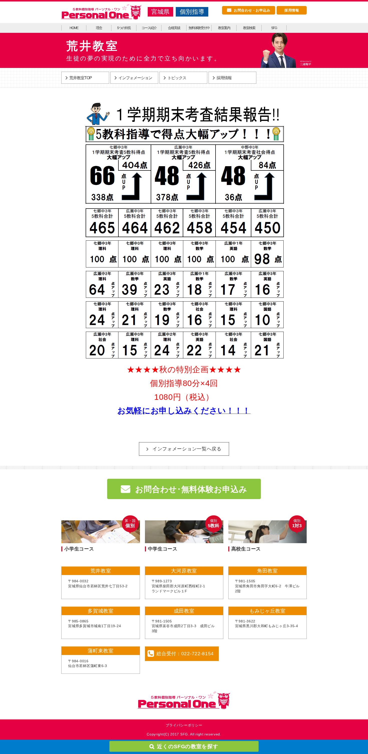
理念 (99, 28)
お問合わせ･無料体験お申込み (191, 489)
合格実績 (174, 28)
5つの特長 (124, 28)
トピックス (176, 78)
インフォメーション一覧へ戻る (187, 448)
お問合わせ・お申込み (252, 10)
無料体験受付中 (199, 28)
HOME (74, 28)
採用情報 (291, 10)
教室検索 (249, 28)
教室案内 (224, 28)
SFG (274, 28)
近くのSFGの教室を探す (187, 746)
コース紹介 (148, 28)
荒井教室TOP (80, 78)
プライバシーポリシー (184, 725)
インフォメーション (135, 78)
